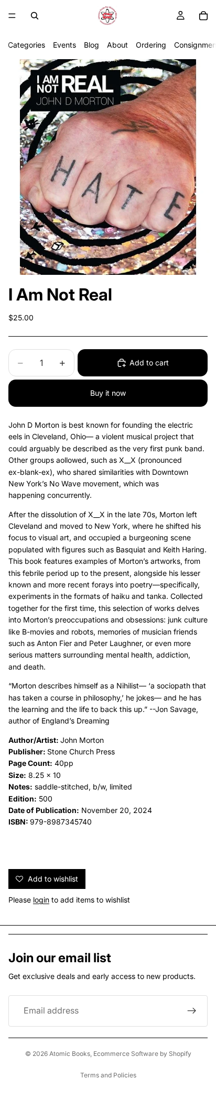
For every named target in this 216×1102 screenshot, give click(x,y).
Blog (91, 44)
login (41, 899)
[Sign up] (192, 1011)
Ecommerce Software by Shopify (142, 1054)
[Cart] (203, 15)
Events (64, 44)
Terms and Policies (108, 1075)
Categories (26, 44)
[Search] (34, 15)
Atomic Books (69, 1054)
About (117, 44)
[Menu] (12, 16)
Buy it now (108, 392)
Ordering (151, 44)
